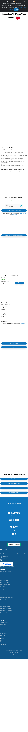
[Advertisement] (14, 84)
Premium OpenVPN (4, 614)
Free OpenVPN (3, 589)
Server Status (3, 633)
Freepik (16, 654)
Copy (17, 283)
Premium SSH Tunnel (5, 617)
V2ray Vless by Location (14, 492)
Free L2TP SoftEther (5, 584)
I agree (16, 9)
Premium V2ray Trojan (5, 599)
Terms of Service (22, 213)
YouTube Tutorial (14, 343)
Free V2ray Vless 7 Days (14, 478)
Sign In (14, 347)
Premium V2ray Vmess (5, 608)
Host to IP (2, 635)
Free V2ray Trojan (4, 573)
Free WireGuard (4, 580)
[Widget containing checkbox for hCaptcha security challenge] (14, 206)
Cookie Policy (3, 626)
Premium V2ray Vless (5, 601)
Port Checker (3, 631)
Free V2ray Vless (4, 576)
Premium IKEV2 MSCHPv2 (6, 604)
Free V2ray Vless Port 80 (14, 488)
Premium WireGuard (5, 606)
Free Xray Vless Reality (5, 571)
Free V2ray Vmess (4, 582)
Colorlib (16, 652)
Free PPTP (2, 586)
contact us (25, 170)
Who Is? (2, 629)
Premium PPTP (3, 612)
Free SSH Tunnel (4, 591)
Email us (4, 644)
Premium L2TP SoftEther (6, 610)
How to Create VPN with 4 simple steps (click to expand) (14, 149)
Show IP (21, 283)
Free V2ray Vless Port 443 (14, 483)
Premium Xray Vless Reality (6, 597)
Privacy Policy (15, 214)
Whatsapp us (5, 640)
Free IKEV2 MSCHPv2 (5, 578)
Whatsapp (22, 323)
